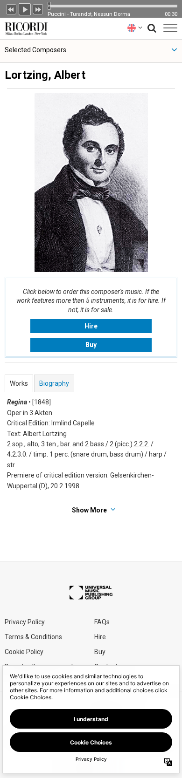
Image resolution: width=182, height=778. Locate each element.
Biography (54, 383)
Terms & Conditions (33, 637)
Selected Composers (35, 50)
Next (38, 8)
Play (24, 8)
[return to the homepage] (24, 27)
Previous (11, 8)
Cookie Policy (24, 651)
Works (19, 383)
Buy (91, 344)
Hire (91, 326)
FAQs (102, 622)
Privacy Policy (25, 622)
